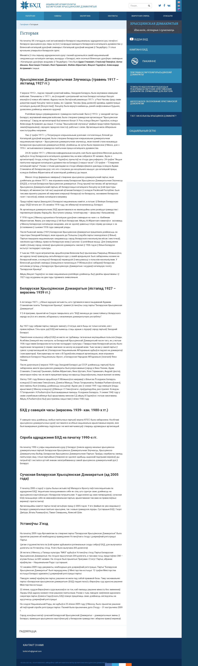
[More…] (127, 664)
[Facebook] (108, 664)
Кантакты (113, 16)
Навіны (57, 16)
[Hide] (130, 664)
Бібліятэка (85, 16)
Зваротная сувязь (140, 16)
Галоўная (30, 16)
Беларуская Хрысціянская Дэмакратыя (71, 5)
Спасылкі (168, 16)
